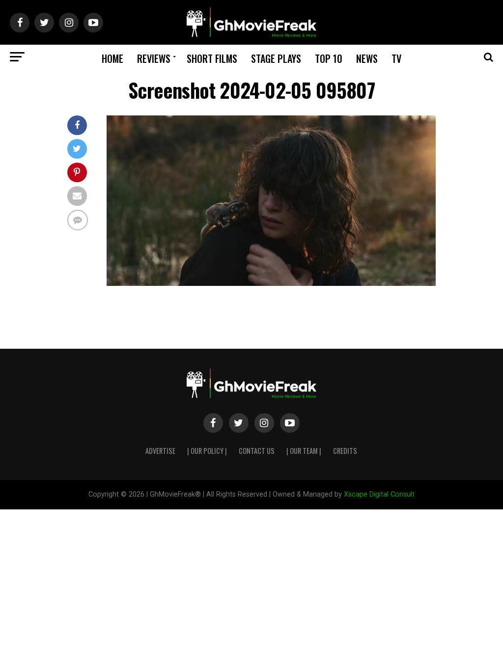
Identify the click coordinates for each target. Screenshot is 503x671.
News (367, 58)
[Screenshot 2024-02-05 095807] (271, 283)
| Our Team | (303, 451)
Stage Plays (276, 58)
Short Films (212, 58)
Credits (345, 451)
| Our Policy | (207, 451)
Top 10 (328, 58)
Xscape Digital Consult (379, 494)
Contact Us (257, 451)
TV (396, 58)
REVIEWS (153, 58)
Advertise (160, 451)
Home (112, 58)
